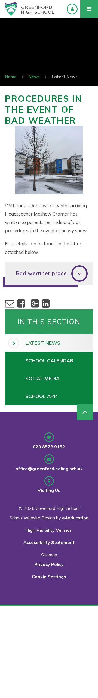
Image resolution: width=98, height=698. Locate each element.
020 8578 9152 (49, 446)
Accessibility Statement (49, 542)
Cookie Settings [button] (49, 576)
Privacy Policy (49, 564)
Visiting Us (49, 490)
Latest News (65, 76)
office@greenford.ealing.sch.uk (49, 468)
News (34, 76)
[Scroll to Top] (85, 412)
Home (11, 76)
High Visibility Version (49, 530)
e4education (75, 517)
